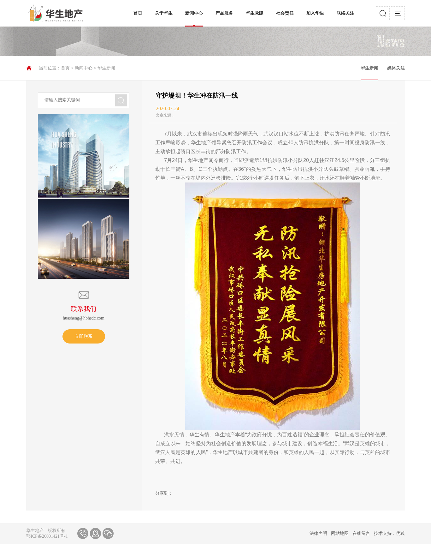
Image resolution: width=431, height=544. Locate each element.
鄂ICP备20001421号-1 (47, 536)
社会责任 (285, 13)
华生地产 (35, 530)
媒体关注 (396, 68)
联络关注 (345, 13)
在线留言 (361, 533)
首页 (137, 13)
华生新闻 (106, 68)
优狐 (400, 533)
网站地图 (340, 533)
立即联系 (83, 336)
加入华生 (315, 13)
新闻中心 (194, 13)
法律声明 (318, 533)
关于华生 (164, 13)
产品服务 (224, 13)
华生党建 (254, 13)
